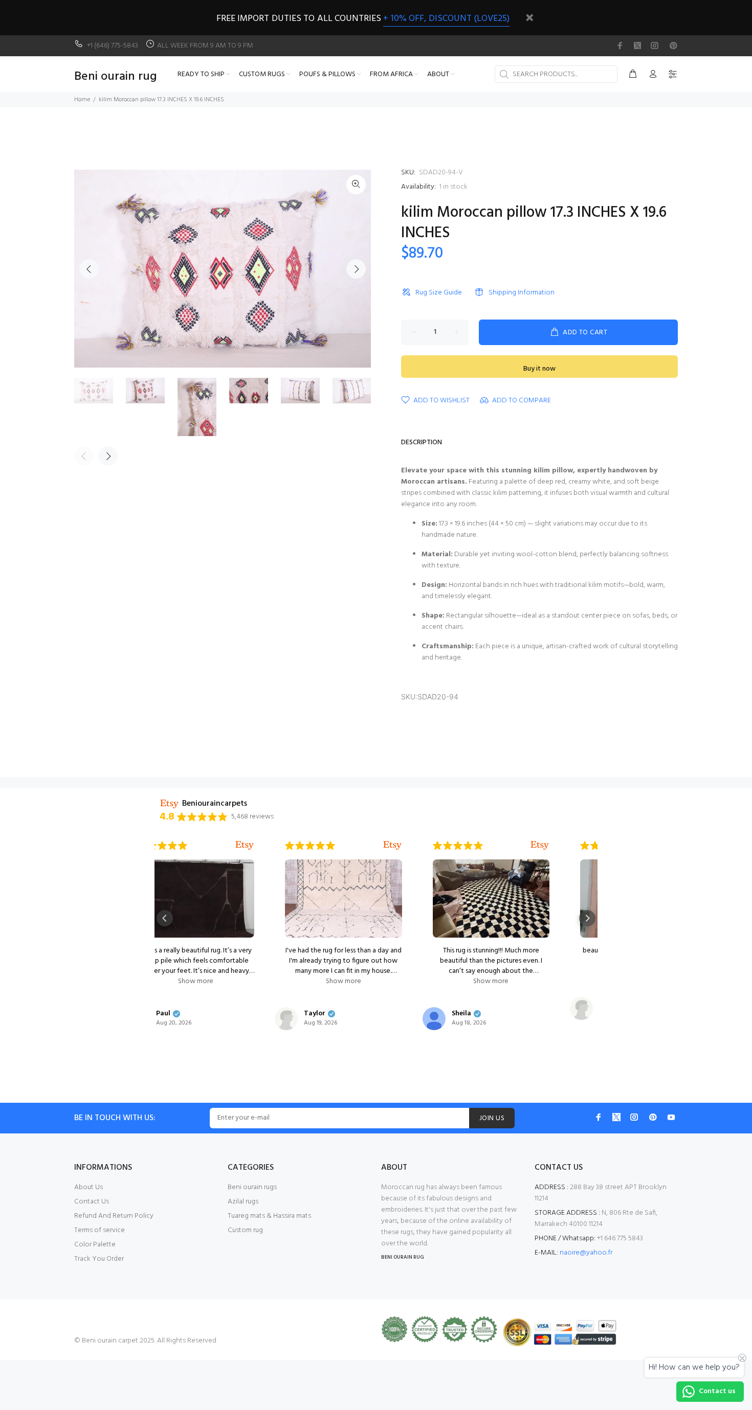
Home (82, 100)
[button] (165, 918)
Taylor (199, 1013)
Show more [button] (228, 981)
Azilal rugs (243, 1202)
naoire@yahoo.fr (586, 1253)
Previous (89, 269)
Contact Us (91, 1202)
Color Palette (95, 1244)
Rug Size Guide (438, 293)
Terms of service (99, 1230)
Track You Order (99, 1259)
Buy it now (539, 369)
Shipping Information (522, 293)
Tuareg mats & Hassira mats (269, 1216)
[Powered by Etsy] (277, 845)
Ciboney (497, 1003)
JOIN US (491, 1118)
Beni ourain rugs (252, 1187)
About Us (88, 1187)
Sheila (346, 1013)
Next (356, 269)
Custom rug (245, 1230)
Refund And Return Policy (113, 1216)
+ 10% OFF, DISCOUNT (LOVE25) (446, 18)
